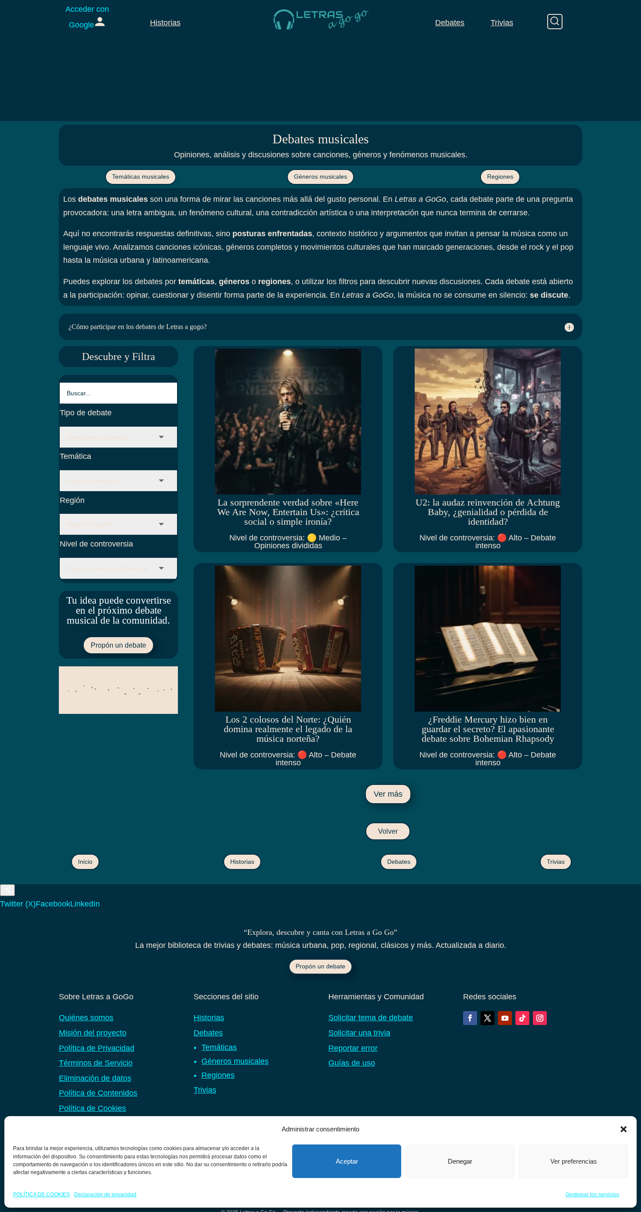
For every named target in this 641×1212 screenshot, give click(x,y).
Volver (388, 831)
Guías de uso (351, 1063)
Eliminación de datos (95, 1078)
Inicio (85, 861)
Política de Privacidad (96, 1048)
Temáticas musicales (140, 176)
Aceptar (347, 1161)
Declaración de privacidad (105, 1194)
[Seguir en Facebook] (470, 1018)
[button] (623, 1129)
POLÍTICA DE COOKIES (41, 1194)
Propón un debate (118, 645)
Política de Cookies (92, 1108)
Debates (449, 22)
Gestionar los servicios (592, 1194)
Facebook (53, 904)
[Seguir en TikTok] (522, 1018)
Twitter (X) (18, 904)
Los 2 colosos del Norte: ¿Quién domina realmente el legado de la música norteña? (288, 729)
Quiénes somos (86, 1017)
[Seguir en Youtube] (505, 1018)
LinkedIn (85, 904)
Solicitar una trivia (359, 1033)
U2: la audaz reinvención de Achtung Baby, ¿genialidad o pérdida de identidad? (488, 512)
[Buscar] (555, 21)
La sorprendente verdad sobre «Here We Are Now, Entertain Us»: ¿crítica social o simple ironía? (288, 512)
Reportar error (353, 1048)
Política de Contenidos (98, 1093)
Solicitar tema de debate (370, 1017)
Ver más (388, 794)
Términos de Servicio (96, 1063)
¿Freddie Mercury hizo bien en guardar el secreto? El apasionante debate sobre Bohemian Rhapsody (488, 729)
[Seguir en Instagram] (540, 1018)
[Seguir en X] (487, 1018)
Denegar (460, 1161)
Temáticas (219, 1047)
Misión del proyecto (92, 1033)
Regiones (500, 176)
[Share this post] (7, 890)
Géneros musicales (320, 176)
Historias (165, 22)
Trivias (502, 22)
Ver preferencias (573, 1161)
